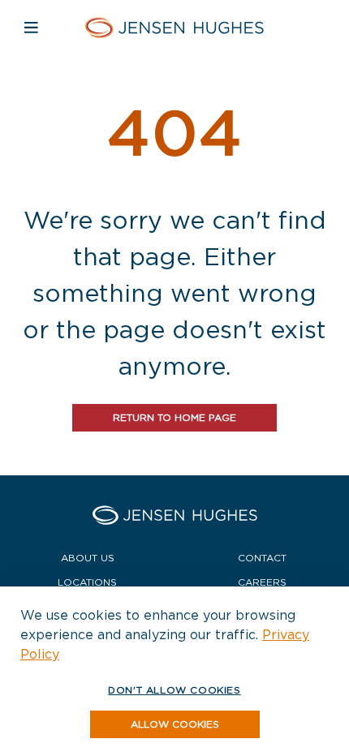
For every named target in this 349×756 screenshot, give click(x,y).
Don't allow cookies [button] (174, 690)
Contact (262, 557)
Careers (262, 582)
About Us (87, 557)
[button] (175, 724)
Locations (87, 582)
